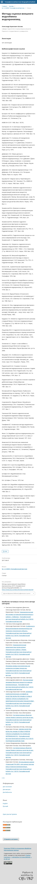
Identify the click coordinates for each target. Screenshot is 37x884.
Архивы (11, 6)
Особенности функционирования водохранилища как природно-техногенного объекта (20, 628)
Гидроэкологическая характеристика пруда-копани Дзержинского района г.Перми (16, 647)
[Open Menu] (2, 2)
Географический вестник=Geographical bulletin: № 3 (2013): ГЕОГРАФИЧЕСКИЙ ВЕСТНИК (19, 738)
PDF (6, 551)
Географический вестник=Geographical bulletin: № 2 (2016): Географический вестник (19, 619)
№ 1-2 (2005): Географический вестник (13, 8)
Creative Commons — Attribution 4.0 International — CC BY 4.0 (18, 857)
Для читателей (7, 786)
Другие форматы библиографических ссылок (16, 593)
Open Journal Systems (10, 814)
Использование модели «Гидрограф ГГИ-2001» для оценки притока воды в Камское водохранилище (20, 764)
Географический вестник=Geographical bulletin (20, 2)
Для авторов (6, 789)
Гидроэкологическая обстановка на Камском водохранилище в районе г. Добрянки (19, 614)
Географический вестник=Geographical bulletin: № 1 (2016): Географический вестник (19, 687)
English (5, 803)
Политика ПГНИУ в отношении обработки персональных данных (17, 849)
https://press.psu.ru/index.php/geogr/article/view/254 (17, 590)
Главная (4, 6)
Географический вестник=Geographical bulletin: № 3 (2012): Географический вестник (18, 654)
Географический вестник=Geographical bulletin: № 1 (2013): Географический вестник (18, 771)
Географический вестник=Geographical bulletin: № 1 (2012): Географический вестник (18, 722)
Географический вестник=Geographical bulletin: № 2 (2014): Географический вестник (18, 635)
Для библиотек (7, 792)
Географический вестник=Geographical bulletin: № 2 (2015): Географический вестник (18, 705)
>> (4, 778)
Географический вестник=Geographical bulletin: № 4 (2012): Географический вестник (18, 673)
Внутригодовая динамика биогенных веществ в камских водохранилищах (19, 682)
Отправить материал (11, 839)
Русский (5, 806)
